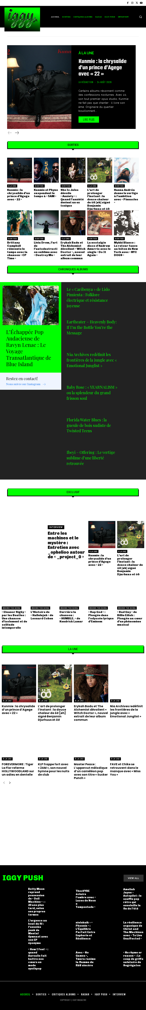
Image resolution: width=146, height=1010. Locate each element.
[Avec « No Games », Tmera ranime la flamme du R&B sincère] (61, 958)
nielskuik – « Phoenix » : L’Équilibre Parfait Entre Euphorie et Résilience (85, 930)
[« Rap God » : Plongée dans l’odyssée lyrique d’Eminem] (101, 591)
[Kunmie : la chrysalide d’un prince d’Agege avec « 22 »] (39, 87)
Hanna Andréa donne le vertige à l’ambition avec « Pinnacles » (126, 196)
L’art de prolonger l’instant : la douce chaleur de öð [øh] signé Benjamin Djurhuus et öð (98, 199)
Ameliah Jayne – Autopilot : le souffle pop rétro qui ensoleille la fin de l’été (132, 899)
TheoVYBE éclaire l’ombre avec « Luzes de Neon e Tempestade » (86, 899)
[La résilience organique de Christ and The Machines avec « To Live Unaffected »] (109, 930)
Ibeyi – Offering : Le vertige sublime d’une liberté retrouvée (91, 458)
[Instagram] (132, 3)
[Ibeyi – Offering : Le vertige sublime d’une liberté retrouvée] (132, 462)
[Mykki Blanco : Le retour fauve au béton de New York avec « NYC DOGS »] (126, 222)
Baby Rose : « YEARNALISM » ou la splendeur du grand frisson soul (92, 392)
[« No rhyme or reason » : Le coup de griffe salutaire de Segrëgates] (109, 958)
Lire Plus (89, 119)
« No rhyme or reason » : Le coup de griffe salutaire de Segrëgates (133, 959)
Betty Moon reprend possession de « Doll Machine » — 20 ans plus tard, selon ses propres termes (37, 901)
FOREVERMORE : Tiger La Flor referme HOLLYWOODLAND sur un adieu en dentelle (18, 769)
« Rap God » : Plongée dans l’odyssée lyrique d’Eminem (101, 616)
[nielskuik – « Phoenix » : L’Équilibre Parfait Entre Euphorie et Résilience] (61, 930)
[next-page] (17, 133)
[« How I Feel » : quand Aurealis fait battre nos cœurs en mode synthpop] (13, 958)
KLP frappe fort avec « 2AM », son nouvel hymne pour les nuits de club (53, 769)
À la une (86, 53)
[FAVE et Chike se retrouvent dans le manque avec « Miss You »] (127, 742)
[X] (137, 3)
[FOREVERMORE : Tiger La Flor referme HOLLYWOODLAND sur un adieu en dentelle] (19, 742)
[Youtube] (141, 3)
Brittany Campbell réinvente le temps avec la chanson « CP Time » (17, 250)
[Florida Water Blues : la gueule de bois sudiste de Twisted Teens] (132, 429)
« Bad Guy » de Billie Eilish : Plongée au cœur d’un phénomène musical (129, 618)
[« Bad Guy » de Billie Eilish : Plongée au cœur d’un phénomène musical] (130, 591)
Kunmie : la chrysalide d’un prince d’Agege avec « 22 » (103, 68)
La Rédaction (86, 82)
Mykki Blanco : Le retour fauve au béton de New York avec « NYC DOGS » (126, 249)
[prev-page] (10, 133)
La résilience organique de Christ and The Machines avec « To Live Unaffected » (133, 930)
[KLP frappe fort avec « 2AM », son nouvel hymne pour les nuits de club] (55, 742)
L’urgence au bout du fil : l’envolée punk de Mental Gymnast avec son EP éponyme (38, 932)
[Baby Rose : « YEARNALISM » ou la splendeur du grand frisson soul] (132, 397)
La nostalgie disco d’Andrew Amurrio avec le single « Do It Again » (99, 249)
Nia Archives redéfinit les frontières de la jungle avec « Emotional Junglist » (92, 360)
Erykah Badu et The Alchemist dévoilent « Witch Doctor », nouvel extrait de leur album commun (73, 250)
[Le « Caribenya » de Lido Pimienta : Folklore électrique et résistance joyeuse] (132, 299)
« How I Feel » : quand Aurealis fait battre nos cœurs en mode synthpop (38, 959)
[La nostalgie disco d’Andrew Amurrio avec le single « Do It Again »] (99, 222)
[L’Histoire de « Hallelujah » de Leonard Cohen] (44, 591)
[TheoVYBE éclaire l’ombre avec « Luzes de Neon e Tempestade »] (61, 898)
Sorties (39, 186)
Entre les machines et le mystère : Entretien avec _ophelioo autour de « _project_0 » (66, 545)
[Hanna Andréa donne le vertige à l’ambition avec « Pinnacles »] (126, 170)
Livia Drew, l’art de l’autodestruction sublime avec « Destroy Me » (46, 249)
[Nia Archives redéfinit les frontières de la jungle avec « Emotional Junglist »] (132, 364)
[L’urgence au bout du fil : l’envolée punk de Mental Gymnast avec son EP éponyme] (13, 930)
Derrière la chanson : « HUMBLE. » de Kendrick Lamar (71, 616)
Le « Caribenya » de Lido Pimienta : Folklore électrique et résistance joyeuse (88, 297)
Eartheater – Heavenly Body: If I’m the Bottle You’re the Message (92, 327)
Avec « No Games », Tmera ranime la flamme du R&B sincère (86, 959)
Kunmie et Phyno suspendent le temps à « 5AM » (46, 193)
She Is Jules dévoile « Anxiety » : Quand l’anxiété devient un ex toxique (72, 197)
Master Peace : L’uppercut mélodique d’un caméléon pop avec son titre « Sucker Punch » (91, 771)
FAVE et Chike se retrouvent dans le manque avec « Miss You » (125, 769)
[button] (140, 17)
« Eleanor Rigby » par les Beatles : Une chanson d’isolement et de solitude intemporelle (14, 619)
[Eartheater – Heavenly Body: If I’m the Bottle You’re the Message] (132, 331)
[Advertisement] (73, 821)
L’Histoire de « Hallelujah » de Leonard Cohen (42, 615)
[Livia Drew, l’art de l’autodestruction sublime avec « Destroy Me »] (46, 222)
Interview (56, 527)
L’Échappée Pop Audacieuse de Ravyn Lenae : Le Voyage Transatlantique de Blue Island (28, 348)
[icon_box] (26, 384)
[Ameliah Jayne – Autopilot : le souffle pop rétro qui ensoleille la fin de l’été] (109, 898)
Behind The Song (11, 608)
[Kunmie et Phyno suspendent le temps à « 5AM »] (46, 170)
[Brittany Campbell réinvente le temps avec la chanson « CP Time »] (19, 222)
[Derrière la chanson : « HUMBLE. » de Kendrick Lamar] (73, 591)
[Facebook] (128, 3)
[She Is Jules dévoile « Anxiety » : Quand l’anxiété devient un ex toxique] (73, 170)
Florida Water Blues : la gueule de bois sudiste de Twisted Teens (89, 425)
